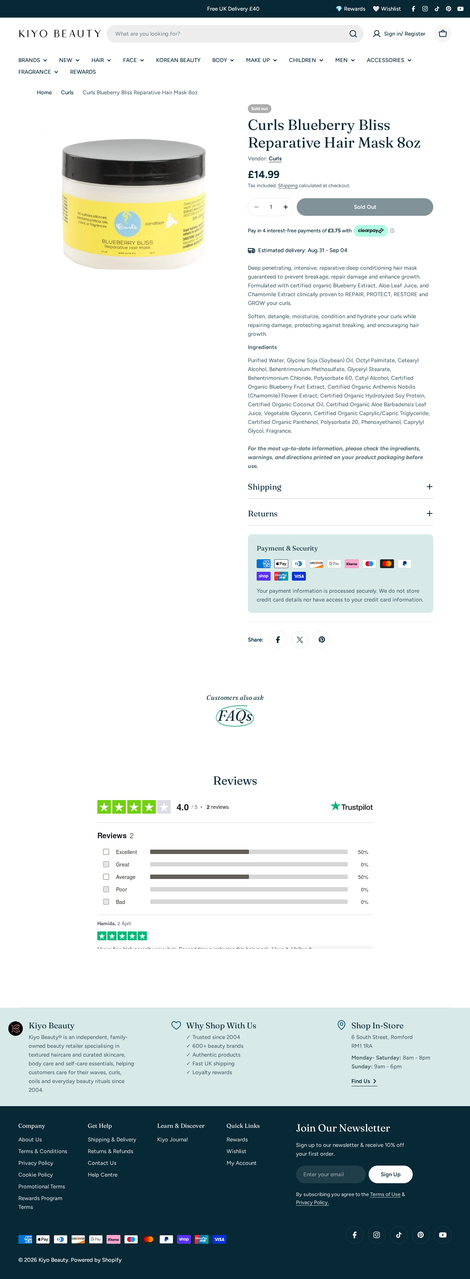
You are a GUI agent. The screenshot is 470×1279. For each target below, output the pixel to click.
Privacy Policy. (312, 1202)
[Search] (353, 33)
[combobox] (235, 34)
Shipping (288, 185)
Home (44, 92)
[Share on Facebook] (278, 639)
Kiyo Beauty (53, 1260)
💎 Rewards (350, 9)
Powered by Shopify (96, 1260)
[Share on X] (300, 639)
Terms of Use (385, 1194)
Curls (67, 92)
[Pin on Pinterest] (322, 639)
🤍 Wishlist (387, 9)
